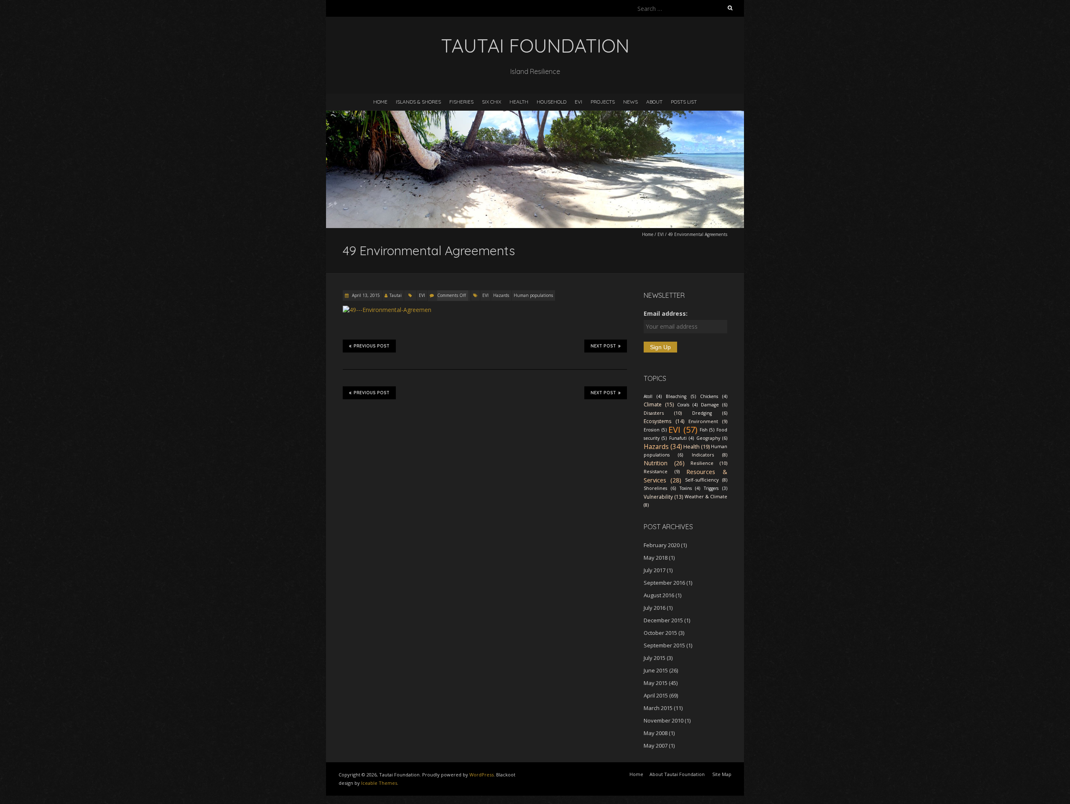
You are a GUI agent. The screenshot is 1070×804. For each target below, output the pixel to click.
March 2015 (658, 708)
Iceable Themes (379, 783)
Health (519, 102)
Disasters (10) (663, 413)
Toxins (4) (690, 488)
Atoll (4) (653, 396)
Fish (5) (707, 430)
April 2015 (656, 695)
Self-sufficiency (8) (706, 480)
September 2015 (664, 645)
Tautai (396, 295)
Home (380, 102)
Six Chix (491, 102)
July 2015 (654, 658)
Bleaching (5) (681, 396)
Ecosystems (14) (664, 421)
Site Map (721, 774)
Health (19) (696, 446)
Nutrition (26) (664, 463)
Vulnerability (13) (663, 496)
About (654, 102)
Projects (603, 102)
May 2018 (655, 557)
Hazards (501, 295)
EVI (578, 102)
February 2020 (662, 545)
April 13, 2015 (365, 295)
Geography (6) (711, 438)
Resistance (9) (662, 471)
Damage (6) (714, 405)
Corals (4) (687, 405)
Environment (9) (707, 421)
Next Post (603, 346)
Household (551, 102)
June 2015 (656, 670)
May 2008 (655, 733)
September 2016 (664, 582)
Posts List (684, 102)
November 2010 (663, 720)
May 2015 (655, 683)
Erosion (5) (655, 430)
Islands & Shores (418, 102)
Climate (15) (659, 404)
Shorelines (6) (660, 488)
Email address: (666, 313)
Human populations (533, 295)
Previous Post (372, 346)
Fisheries (461, 102)
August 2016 (659, 595)
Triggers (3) (715, 488)
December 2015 (663, 620)
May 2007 (655, 745)
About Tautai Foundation (677, 774)
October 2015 (660, 633)
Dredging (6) (709, 413)
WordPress (481, 774)
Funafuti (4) (681, 438)
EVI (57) (683, 429)
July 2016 (654, 607)
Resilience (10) (708, 463)
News (630, 102)
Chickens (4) (713, 396)
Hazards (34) (663, 446)
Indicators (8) (709, 454)
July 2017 (654, 570)
